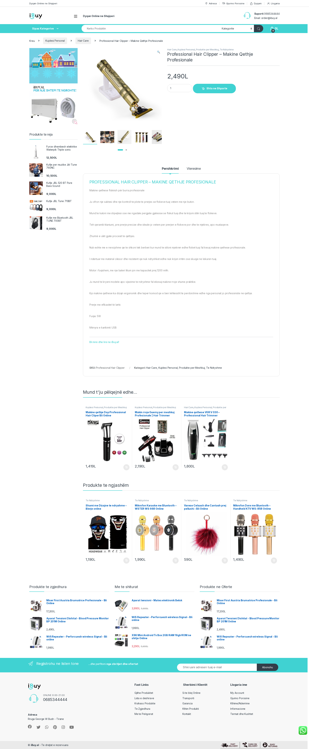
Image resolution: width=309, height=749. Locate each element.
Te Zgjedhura (142, 708)
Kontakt (186, 713)
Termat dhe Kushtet (241, 713)
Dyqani (257, 3)
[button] (158, 52)
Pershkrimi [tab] (170, 168)
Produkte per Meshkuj (207, 49)
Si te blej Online (191, 692)
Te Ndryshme (227, 49)
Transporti (188, 698)
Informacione (237, 708)
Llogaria (275, 3)
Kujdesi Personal (55, 40)
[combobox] (151, 28)
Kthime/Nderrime (240, 703)
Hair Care (83, 40)
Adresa (213, 3)
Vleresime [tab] (194, 168)
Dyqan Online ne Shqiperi (43, 3)
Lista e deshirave (144, 698)
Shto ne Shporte (217, 88)
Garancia (187, 703)
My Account (237, 692)
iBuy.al (35, 744)
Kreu (32, 40)
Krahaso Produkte (144, 703)
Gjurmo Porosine (235, 3)
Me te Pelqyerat (143, 713)
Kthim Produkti (190, 708)
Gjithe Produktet (143, 692)
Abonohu (267, 667)
